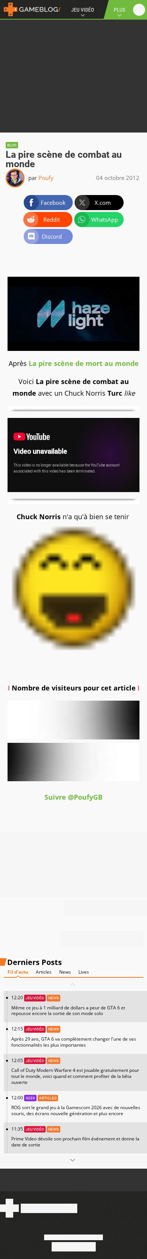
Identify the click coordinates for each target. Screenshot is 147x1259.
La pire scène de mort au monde (84, 363)
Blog (12, 145)
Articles (44, 972)
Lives (83, 972)
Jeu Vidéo (82, 10)
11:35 (75, 1137)
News (65, 972)
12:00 (75, 1105)
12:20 (68, 1005)
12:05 (75, 1071)
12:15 (73, 1037)
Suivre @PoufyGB (73, 797)
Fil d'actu (18, 972)
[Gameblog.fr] (30, 9)
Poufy (46, 177)
